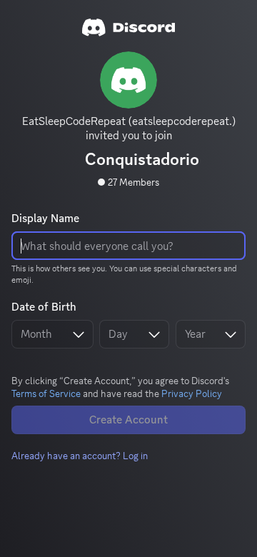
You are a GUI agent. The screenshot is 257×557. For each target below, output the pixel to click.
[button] (79, 455)
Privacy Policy (191, 393)
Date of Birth (43, 307)
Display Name (45, 218)
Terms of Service (46, 393)
